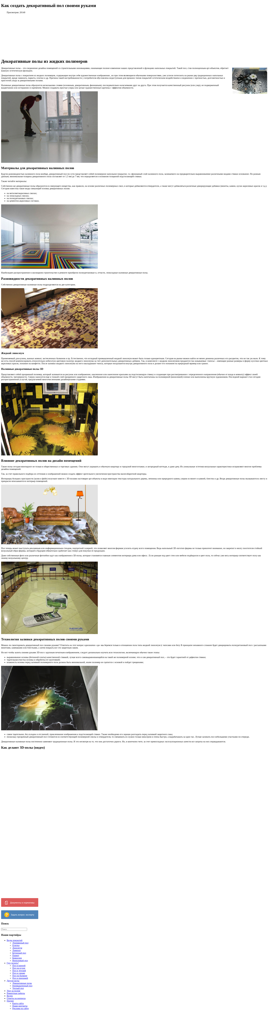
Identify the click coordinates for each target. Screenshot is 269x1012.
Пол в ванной (18, 965)
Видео (10, 996)
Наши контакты (19, 1006)
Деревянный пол (20, 943)
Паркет (15, 955)
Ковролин (17, 958)
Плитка (15, 945)
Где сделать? (13, 963)
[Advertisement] (67, 35)
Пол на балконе (19, 975)
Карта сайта (18, 1003)
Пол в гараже (18, 973)
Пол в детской (19, 970)
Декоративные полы (22, 983)
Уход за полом (13, 991)
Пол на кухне (18, 968)
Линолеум (17, 948)
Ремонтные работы (16, 993)
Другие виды (13, 980)
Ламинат (16, 950)
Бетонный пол (19, 953)
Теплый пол (18, 988)
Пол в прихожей (20, 978)
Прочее (10, 1001)
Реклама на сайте (20, 1008)
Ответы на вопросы (16, 998)
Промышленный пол (22, 986)
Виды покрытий (14, 940)
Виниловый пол (20, 960)
